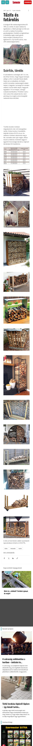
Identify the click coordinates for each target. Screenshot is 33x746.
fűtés (6, 548)
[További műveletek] (28, 10)
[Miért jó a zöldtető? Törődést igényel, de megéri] (16, 579)
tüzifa (20, 548)
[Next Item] (28, 737)
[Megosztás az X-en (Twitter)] (8, 558)
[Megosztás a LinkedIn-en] (13, 558)
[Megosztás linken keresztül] (17, 558)
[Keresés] (7, 2)
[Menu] (3, 2)
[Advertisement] (16, 112)
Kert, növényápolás (8, 552)
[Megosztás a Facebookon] (4, 558)
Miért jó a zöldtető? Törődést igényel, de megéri (16, 592)
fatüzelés (13, 548)
